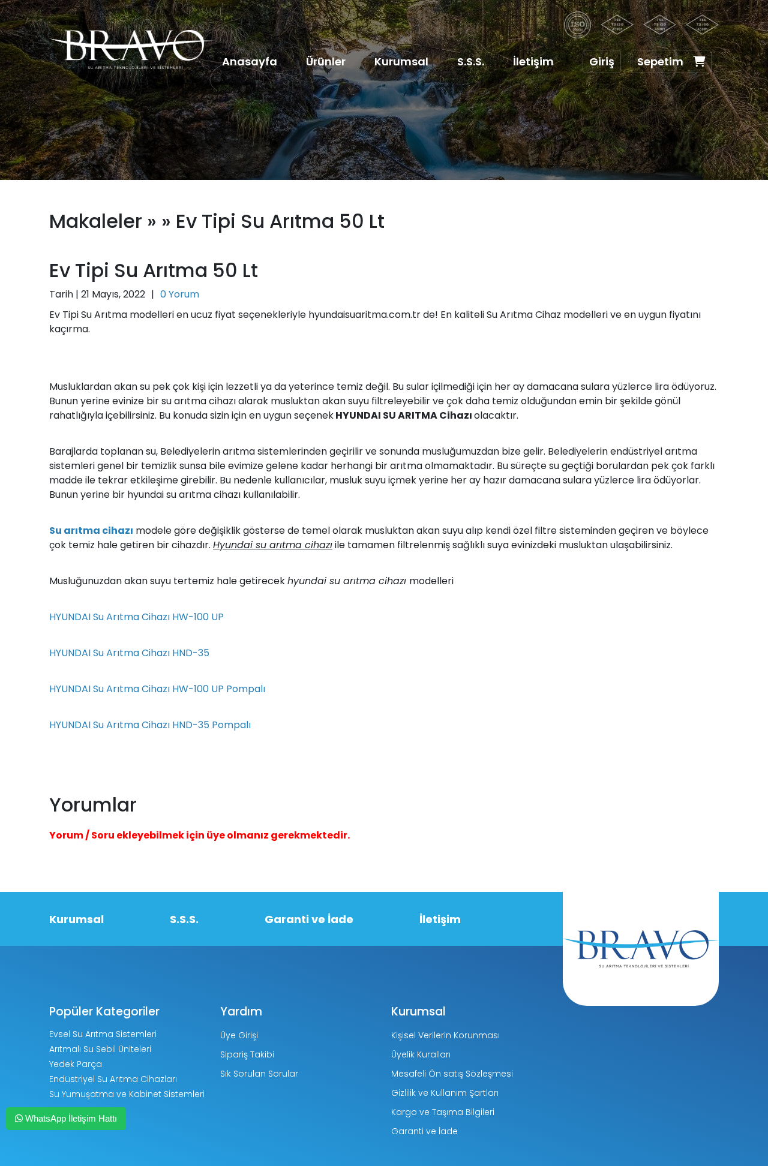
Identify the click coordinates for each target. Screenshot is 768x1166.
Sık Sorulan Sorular (259, 1074)
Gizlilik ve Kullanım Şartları (445, 1093)
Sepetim (660, 61)
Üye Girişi (239, 1035)
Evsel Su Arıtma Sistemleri (103, 1034)
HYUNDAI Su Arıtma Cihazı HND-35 (129, 653)
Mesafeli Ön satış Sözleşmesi (452, 1074)
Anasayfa (249, 61)
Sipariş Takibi (247, 1054)
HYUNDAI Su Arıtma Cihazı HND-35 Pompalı (150, 725)
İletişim (533, 61)
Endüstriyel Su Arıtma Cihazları (113, 1079)
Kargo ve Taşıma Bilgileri (442, 1112)
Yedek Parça (75, 1064)
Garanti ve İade (309, 919)
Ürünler (326, 61)
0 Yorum (179, 294)
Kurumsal (401, 61)
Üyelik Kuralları (421, 1054)
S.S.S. (470, 61)
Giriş (601, 61)
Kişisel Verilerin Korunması (445, 1035)
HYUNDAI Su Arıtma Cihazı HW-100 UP (136, 617)
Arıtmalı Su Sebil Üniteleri (100, 1049)
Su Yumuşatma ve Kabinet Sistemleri (127, 1094)
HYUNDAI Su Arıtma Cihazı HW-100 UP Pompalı (157, 689)
